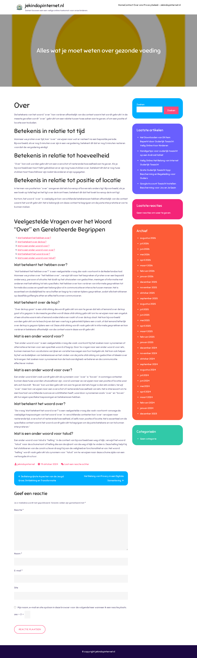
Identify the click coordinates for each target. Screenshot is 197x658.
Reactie (19, 510)
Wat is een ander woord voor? (33, 245)
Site (16, 587)
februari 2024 (147, 402)
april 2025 (145, 325)
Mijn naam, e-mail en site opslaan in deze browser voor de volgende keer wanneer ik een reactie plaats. (72, 607)
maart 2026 (146, 265)
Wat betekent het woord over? (34, 254)
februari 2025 (147, 336)
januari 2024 (146, 408)
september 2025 (149, 298)
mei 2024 (145, 386)
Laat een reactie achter (76, 464)
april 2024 (145, 391)
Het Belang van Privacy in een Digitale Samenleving (104, 478)
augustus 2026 (148, 238)
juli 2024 (144, 375)
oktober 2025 (147, 293)
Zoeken (141, 104)
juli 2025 (144, 309)
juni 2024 (145, 380)
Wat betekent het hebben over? (34, 237)
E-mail (18, 570)
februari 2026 (147, 271)
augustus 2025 (148, 304)
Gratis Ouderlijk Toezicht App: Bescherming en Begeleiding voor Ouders (158, 174)
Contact (128, 5)
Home (121, 5)
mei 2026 (145, 254)
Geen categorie (148, 438)
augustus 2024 (148, 369)
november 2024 (148, 353)
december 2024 (148, 347)
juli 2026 (144, 243)
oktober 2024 (147, 358)
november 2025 (148, 287)
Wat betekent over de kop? (32, 241)
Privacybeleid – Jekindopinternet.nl (162, 5)
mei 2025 (145, 320)
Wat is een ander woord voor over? (36, 250)
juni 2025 (144, 314)
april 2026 (145, 260)
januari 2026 (146, 276)
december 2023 (148, 413)
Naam (18, 553)
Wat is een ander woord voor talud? (37, 258)
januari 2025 (146, 342)
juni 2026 (144, 249)
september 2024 (149, 364)
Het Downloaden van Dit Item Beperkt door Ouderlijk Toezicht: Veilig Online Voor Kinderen (157, 141)
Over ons (138, 5)
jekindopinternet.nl (44, 5)
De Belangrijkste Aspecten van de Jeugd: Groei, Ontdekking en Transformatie (41, 478)
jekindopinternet (26, 464)
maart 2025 (146, 331)
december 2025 (148, 282)
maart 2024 (146, 397)
